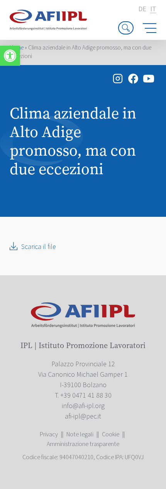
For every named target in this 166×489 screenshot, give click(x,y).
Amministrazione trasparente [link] (83, 444)
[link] (10, 56)
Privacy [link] (49, 434)
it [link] (153, 9)
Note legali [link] (79, 434)
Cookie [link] (110, 434)
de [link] (142, 9)
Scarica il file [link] (38, 247)
